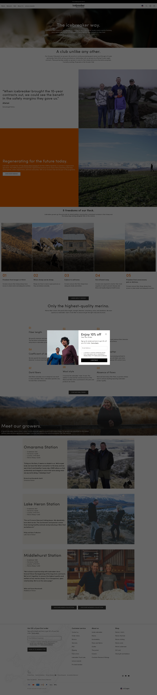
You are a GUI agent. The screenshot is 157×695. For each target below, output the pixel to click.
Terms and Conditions (100, 355)
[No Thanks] (106, 334)
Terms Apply (95, 343)
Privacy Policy (87, 355)
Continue (94, 360)
